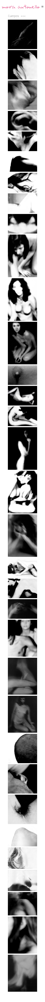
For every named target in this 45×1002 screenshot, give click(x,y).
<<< (23, 16)
